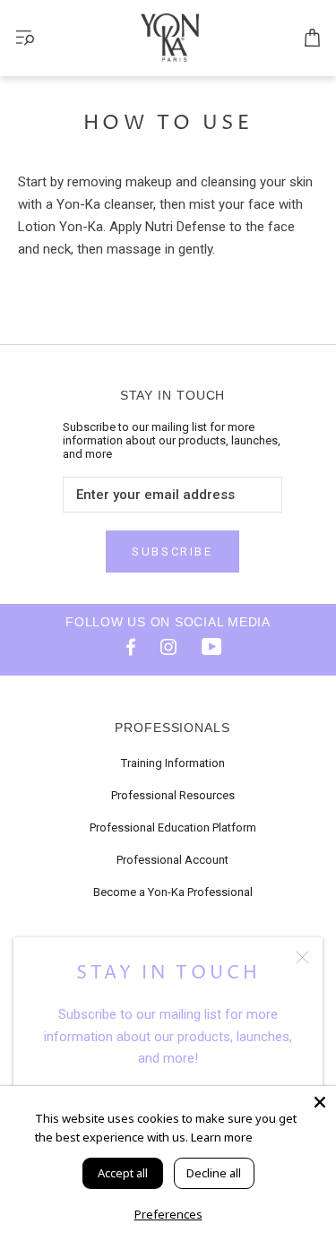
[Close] (302, 957)
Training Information (173, 763)
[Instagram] (168, 646)
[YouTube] (211, 646)
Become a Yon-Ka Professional (173, 892)
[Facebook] (125, 646)
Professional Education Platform (173, 827)
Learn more (222, 1137)
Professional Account (172, 859)
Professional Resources (173, 795)
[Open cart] (312, 38)
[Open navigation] (25, 38)
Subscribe (172, 551)
